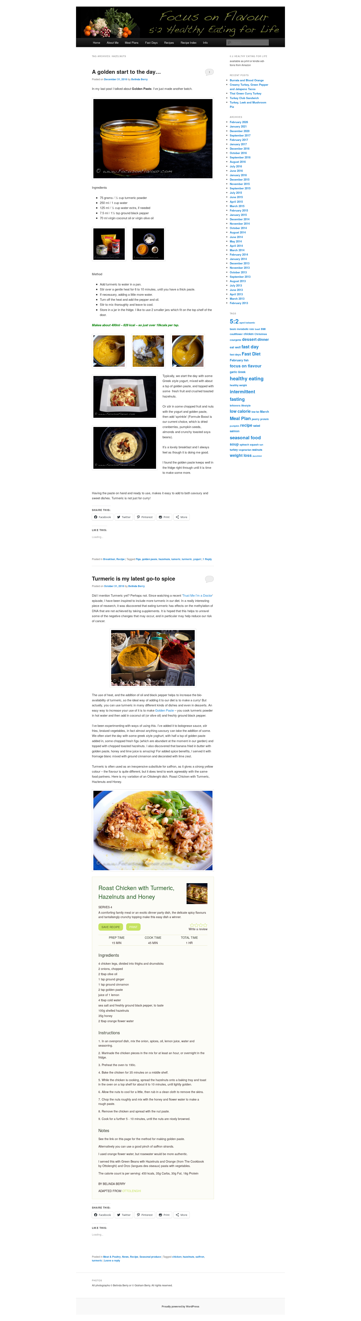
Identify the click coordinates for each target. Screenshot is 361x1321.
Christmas (260, 334)
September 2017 (240, 135)
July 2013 (236, 285)
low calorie (240, 411)
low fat (255, 412)
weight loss (241, 455)
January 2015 (238, 215)
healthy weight (238, 385)
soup (234, 444)
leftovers (235, 405)
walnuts (257, 450)
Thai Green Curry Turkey (245, 93)
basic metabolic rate (242, 329)
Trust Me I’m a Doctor (197, 595)
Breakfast (109, 559)
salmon (234, 431)
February (236, 360)
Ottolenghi (131, 1191)
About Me (112, 43)
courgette (235, 340)
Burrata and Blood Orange (247, 80)
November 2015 (240, 184)
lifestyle (246, 405)
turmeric (187, 559)
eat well (235, 347)
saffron (200, 1257)
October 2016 (238, 153)
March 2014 (237, 250)
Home (96, 43)
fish (246, 360)
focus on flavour (246, 366)
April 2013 (236, 294)
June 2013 (236, 290)
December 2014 (239, 219)
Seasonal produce (150, 1257)
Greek (241, 372)
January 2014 (238, 259)
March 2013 (237, 299)
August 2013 (238, 281)
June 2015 (236, 197)
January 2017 (238, 144)
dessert (249, 339)
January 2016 (238, 175)
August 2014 (238, 232)
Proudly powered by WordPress (180, 1306)
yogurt (197, 559)
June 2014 (236, 237)
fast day (250, 346)
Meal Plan (240, 418)
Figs (138, 559)
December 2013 (239, 263)
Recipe (120, 559)
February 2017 (239, 140)
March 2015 (237, 206)
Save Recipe (111, 927)
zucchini (257, 455)
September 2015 (240, 188)
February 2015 (239, 210)
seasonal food (245, 437)
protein (264, 419)
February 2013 (239, 303)
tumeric (175, 559)
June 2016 (236, 171)
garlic (233, 372)
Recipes (169, 43)
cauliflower (236, 334)
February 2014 (239, 254)
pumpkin (234, 425)
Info (205, 43)
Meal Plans (132, 43)
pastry (255, 419)
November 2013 (240, 268)
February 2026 (239, 122)
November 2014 (240, 223)
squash (254, 444)
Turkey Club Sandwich (244, 98)
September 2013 (240, 277)
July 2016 (236, 166)
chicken (177, 1257)
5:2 (234, 321)
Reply (207, 559)
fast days (235, 354)
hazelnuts (164, 559)
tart (261, 444)
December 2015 (239, 179)
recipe (246, 425)
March (264, 411)
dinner (263, 339)
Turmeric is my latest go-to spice (133, 578)
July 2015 (236, 193)
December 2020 (239, 131)
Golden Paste (164, 710)
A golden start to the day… (126, 71)
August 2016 (238, 162)
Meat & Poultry (112, 1257)
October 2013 (238, 272)
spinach (244, 444)
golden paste (149, 559)
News (125, 1257)
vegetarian (245, 450)
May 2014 (236, 241)
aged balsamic (247, 322)
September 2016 (240, 157)
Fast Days (151, 43)
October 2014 (238, 228)
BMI (263, 329)
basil (257, 329)
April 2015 (236, 202)
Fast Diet (251, 353)
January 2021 (238, 126)
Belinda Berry (139, 79)
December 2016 (239, 148)
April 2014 (236, 246)
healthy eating (247, 378)
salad (256, 426)
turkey (234, 450)
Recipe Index (189, 43)
